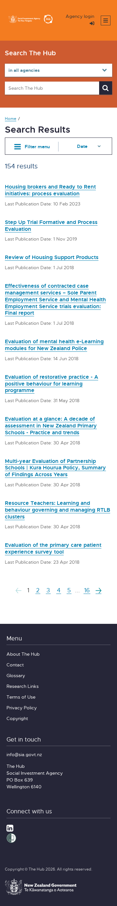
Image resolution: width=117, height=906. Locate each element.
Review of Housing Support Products (51, 257)
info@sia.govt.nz (24, 754)
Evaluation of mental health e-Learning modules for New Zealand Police (54, 344)
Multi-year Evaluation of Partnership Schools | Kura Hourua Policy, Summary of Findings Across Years (55, 468)
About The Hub (23, 654)
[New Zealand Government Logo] (40, 894)
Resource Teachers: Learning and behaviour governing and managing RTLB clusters (57, 510)
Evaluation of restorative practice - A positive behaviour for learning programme (51, 384)
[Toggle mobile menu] (105, 20)
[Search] (105, 88)
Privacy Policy (21, 707)
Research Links (22, 686)
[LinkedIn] (9, 827)
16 (87, 590)
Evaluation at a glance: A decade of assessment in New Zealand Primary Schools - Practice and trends (51, 425)
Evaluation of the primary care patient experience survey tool (53, 548)
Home (10, 118)
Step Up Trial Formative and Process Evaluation (51, 225)
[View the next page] (98, 590)
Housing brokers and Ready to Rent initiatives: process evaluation (50, 190)
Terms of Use (20, 697)
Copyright (17, 718)
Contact (15, 664)
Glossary (15, 675)
